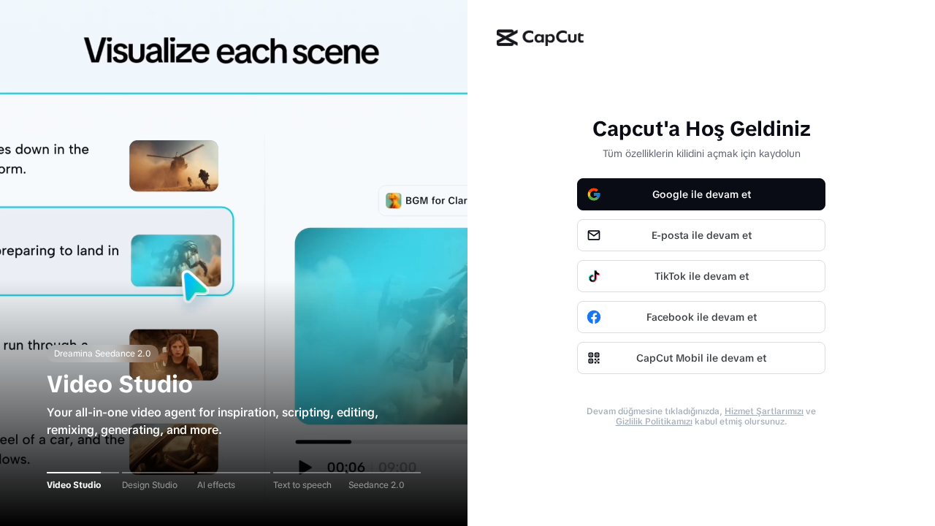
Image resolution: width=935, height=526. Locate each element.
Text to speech (302, 485)
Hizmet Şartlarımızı (764, 411)
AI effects (216, 485)
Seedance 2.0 (376, 485)
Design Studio (150, 485)
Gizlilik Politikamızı (654, 421)
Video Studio (74, 485)
